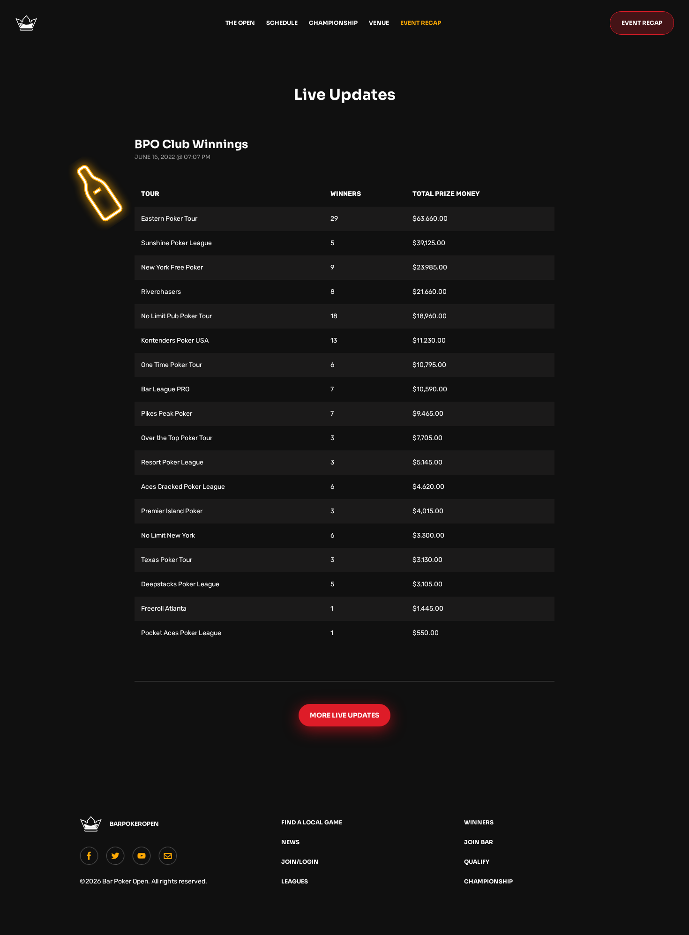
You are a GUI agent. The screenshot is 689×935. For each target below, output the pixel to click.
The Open (240, 22)
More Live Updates (344, 715)
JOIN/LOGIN (300, 861)
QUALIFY (476, 861)
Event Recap (420, 22)
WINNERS (479, 822)
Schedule (282, 22)
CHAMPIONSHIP (488, 881)
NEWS (290, 841)
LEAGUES (294, 881)
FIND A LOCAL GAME (311, 822)
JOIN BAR (478, 841)
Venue (379, 22)
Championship (333, 22)
